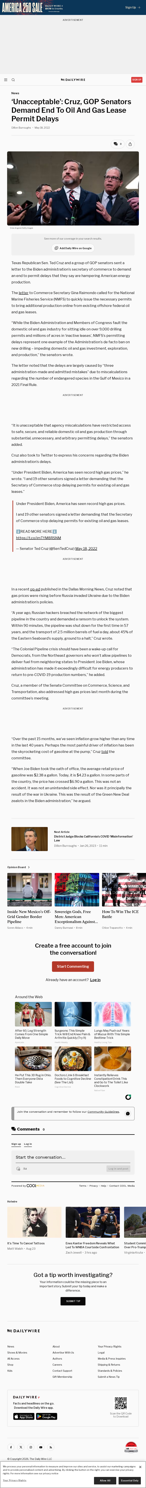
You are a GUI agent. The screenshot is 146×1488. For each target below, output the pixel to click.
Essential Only (129, 1480)
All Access (13, 1358)
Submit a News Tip (109, 1376)
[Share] (130, 144)
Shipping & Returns (109, 1364)
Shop (10, 1364)
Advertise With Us (63, 1352)
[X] (20, 1447)
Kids (9, 1370)
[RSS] (50, 1447)
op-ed (35, 589)
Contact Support (62, 1370)
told (104, 752)
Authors (57, 1358)
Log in (95, 980)
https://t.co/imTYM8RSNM (38, 538)
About (56, 1346)
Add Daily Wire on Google (76, 248)
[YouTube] (40, 1447)
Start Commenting (73, 966)
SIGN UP (136, 79)
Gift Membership (62, 1376)
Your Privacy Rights (109, 1346)
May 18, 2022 (86, 548)
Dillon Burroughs (21, 127)
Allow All (105, 1480)
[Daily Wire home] (73, 80)
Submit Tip (73, 1301)
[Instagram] (30, 1447)
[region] (73, 1474)
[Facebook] (10, 1447)
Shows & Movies (17, 1352)
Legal (101, 1352)
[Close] (140, 1467)
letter (23, 293)
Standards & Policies (110, 1370)
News (10, 1346)
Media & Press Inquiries (112, 1358)
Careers (57, 1364)
